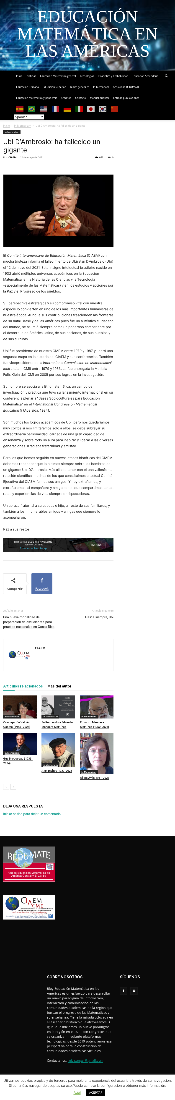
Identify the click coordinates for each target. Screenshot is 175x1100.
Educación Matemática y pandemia (36, 97)
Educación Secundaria (145, 76)
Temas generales (79, 87)
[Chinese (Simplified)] (115, 108)
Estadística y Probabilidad (113, 76)
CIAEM (12, 157)
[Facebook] (123, 991)
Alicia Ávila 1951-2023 (94, 777)
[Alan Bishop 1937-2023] (58, 750)
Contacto (80, 97)
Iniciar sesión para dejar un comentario (32, 814)
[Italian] (79, 108)
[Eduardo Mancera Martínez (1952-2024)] (96, 707)
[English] (44, 108)
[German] (67, 108)
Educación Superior (54, 87)
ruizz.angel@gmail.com (85, 1060)
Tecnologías (87, 76)
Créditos (66, 97)
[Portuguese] (32, 108)
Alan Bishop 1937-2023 (56, 770)
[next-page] (13, 787)
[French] (56, 108)
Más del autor (59, 686)
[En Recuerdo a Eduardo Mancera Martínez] (58, 707)
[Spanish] (20, 108)
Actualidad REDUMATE (126, 87)
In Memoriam (101, 87)
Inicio (19, 76)
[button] (166, 76)
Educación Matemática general (58, 76)
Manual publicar (99, 97)
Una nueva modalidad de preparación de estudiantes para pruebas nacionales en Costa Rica (28, 622)
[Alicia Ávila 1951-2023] (96, 753)
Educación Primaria (27, 87)
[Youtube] (134, 991)
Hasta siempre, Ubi (99, 617)
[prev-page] (6, 787)
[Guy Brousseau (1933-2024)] (20, 744)
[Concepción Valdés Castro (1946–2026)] (20, 707)
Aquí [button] (77, 1092)
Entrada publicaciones (126, 97)
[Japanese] (91, 108)
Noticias (31, 76)
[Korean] (103, 108)
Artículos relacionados (23, 686)
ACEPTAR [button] (95, 1092)
